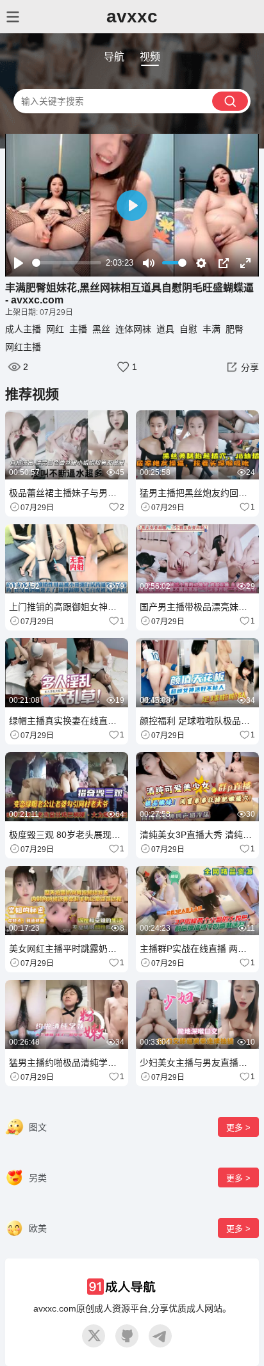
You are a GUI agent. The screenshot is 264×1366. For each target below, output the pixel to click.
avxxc (132, 16)
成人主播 (23, 329)
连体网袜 (133, 329)
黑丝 (101, 329)
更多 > (238, 1127)
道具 (165, 329)
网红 (55, 329)
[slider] (66, 263)
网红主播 (23, 347)
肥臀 (234, 329)
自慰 (188, 329)
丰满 (211, 329)
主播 (78, 329)
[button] (241, 367)
